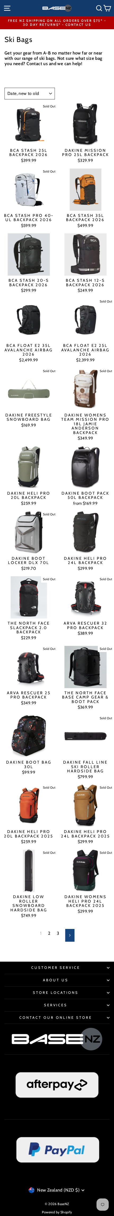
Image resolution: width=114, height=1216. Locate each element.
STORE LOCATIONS (55, 992)
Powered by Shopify (57, 1212)
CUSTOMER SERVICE (55, 967)
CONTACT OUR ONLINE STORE (55, 1017)
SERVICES (56, 1005)
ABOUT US (55, 980)
